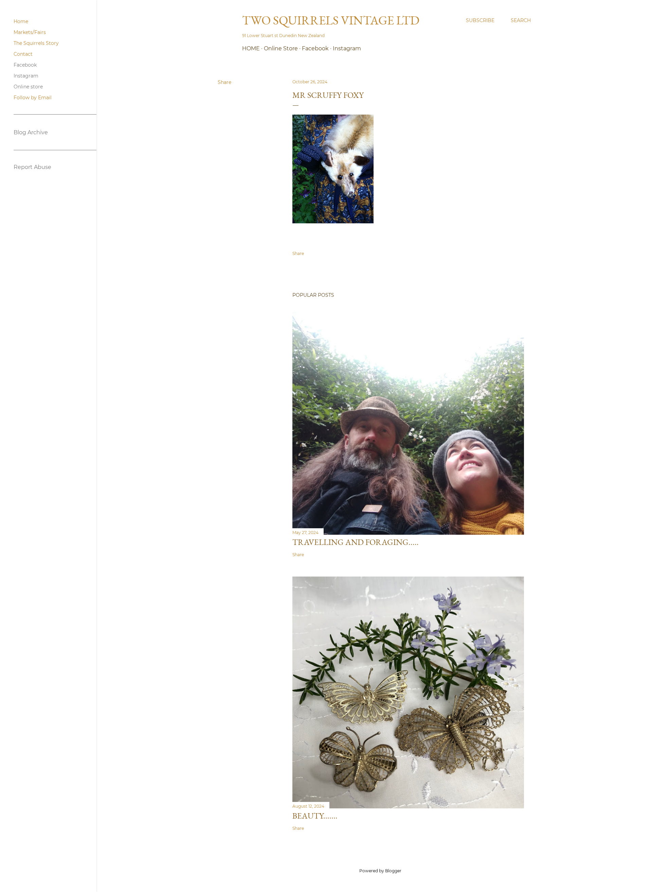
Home (251, 48)
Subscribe (480, 20)
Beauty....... (315, 815)
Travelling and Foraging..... (355, 542)
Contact (23, 54)
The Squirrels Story (36, 43)
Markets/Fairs (30, 32)
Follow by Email (33, 98)
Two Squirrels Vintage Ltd (330, 20)
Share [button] (224, 82)
